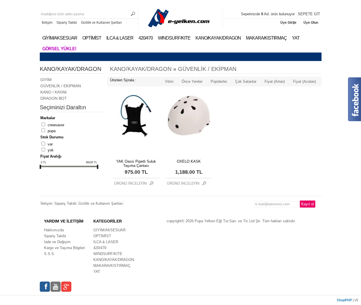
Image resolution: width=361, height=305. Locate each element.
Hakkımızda (54, 230)
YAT (296, 38)
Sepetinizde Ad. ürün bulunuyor (268, 14)
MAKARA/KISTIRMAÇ (266, 38)
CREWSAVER (56, 125)
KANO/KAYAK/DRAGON (218, 38)
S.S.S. (49, 254)
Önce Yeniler (192, 81)
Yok (51, 150)
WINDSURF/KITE (174, 38)
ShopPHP (344, 300)
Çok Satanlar (245, 81)
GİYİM (46, 79)
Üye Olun (310, 23)
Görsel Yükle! (59, 48)
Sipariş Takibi (66, 23)
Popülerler (219, 81)
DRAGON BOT (53, 98)
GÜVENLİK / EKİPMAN (60, 86)
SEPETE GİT (309, 14)
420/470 (145, 38)
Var (50, 144)
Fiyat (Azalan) (304, 81)
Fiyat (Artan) (275, 81)
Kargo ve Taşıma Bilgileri (64, 248)
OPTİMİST (91, 38)
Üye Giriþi (288, 23)
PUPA (52, 131)
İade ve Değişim (57, 242)
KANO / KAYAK (53, 92)
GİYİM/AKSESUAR (59, 38)
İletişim (47, 23)
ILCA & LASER (119, 38)
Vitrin (169, 81)
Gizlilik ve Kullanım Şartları (101, 23)
